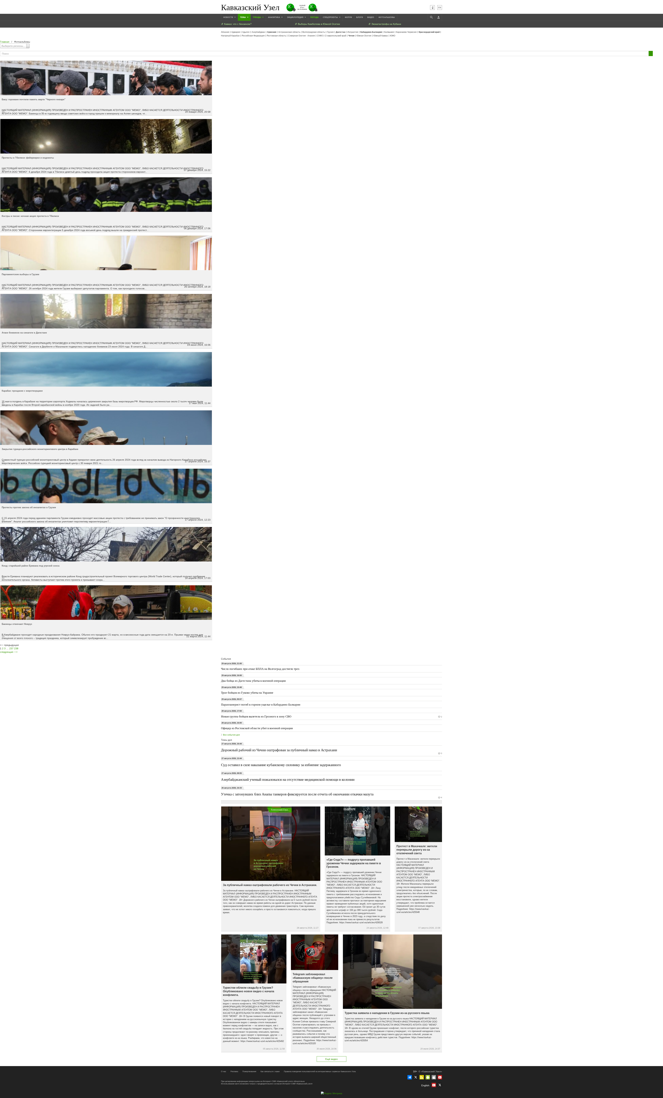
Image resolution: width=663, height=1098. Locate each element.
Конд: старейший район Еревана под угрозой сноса (30, 565)
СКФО (320, 36)
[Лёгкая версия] (432, 7)
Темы (243, 17)
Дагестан (340, 32)
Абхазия (225, 32)
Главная (4, 41)
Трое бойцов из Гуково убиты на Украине (247, 693)
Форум (348, 17)
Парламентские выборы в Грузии (20, 274)
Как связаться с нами (270, 1071)
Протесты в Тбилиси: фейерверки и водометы (28, 157)
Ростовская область (276, 36)
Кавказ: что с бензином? (237, 24)
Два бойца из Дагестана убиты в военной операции (253, 681)
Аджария (235, 32)
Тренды (257, 17)
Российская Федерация (253, 36)
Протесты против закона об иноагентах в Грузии (29, 507)
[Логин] (438, 17)
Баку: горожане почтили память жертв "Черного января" (33, 99)
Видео (370, 17)
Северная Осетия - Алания (301, 36)
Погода (314, 17)
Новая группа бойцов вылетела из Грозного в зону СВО (256, 716)
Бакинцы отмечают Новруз (17, 624)
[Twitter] (416, 1077)
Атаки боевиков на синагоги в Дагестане (24, 332)
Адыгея (245, 32)
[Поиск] (431, 17)
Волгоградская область (313, 32)
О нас (223, 1071)
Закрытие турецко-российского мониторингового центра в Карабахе (40, 449)
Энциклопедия (295, 17)
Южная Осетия (364, 36)
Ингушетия (352, 32)
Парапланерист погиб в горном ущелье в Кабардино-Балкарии (260, 704)
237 (11, 648)
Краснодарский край (429, 32)
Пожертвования (249, 1071)
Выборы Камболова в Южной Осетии (318, 24)
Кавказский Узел (250, 7)
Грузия (330, 32)
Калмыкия (389, 32)
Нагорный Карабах (230, 36)
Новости (228, 17)
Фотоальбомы (386, 17)
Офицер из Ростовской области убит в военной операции (257, 728)
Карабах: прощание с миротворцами (22, 391)
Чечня (351, 36)
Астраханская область (289, 32)
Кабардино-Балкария (371, 32)
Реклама (234, 1071)
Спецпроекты (330, 17)
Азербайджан (258, 32)
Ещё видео (331, 1059)
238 (16, 648)
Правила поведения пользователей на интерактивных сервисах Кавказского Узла (320, 1071)
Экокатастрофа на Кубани (386, 24)
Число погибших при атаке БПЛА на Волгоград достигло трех (260, 669)
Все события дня (231, 735)
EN (439, 7)
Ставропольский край (335, 36)
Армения (271, 32)
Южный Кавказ (380, 36)
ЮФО (392, 36)
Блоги (359, 17)
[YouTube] (440, 1077)
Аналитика (274, 17)
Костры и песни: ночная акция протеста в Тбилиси (30, 216)
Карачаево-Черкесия (406, 32)
